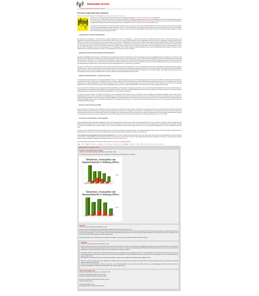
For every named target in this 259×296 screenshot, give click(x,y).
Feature (82, 144)
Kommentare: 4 (122, 15)
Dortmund (135, 22)
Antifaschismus (93, 144)
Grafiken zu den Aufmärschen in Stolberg (91, 150)
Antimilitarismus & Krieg (118, 144)
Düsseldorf (146, 144)
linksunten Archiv (98, 3)
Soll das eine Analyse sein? (87, 270)
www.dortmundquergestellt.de (120, 138)
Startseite (82, 8)
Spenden (102, 8)
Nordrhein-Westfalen (159, 144)
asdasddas (82, 225)
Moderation (91, 8)
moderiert (97, 147)
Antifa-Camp (145, 22)
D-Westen (138, 144)
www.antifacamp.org (115, 141)
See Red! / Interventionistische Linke (143, 17)
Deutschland (132, 144)
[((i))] (80, 6)
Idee (87, 8)
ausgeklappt (91, 147)
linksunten (97, 8)
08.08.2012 (112, 15)
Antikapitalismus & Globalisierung (105, 144)
